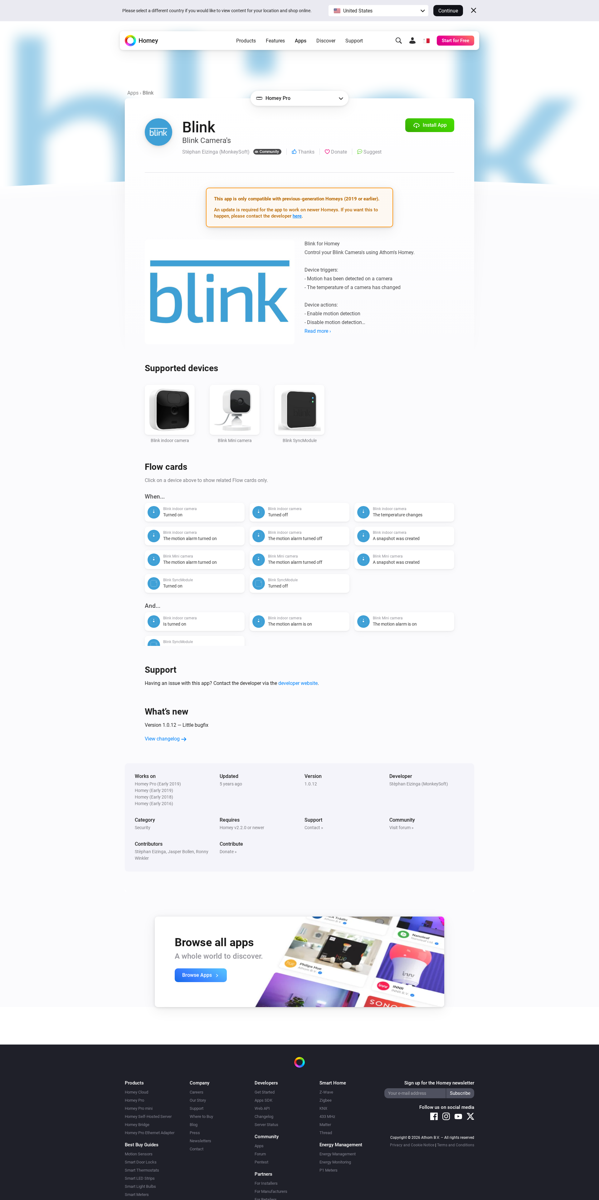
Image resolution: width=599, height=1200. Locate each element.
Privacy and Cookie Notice (412, 1145)
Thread (325, 1132)
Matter (325, 1124)
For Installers (266, 1183)
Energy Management (337, 1154)
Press (195, 1132)
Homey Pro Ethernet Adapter (149, 1132)
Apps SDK (263, 1100)
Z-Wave (326, 1092)
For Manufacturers (271, 1191)
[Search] (398, 40)
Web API (262, 1108)
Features (275, 41)
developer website (298, 683)
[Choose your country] (426, 40)
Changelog (264, 1116)
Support (354, 41)
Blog (193, 1124)
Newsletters (200, 1141)
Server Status (266, 1124)
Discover (325, 41)
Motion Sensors (139, 1154)
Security (142, 827)
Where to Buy (201, 1116)
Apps (300, 41)
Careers (196, 1092)
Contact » (313, 827)
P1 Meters (328, 1170)
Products (246, 41)
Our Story (198, 1100)
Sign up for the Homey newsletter (439, 1083)
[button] (378, 10)
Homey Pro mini (139, 1108)
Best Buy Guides (141, 1145)
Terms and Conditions (455, 1145)
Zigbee (325, 1100)
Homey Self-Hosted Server (148, 1116)
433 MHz (327, 1116)
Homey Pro (134, 1100)
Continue (448, 11)
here (297, 216)
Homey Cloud (136, 1092)
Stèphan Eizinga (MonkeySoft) (418, 783)
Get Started (265, 1092)
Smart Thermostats (142, 1170)
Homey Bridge (137, 1124)
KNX (323, 1108)
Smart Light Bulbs (140, 1186)
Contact (196, 1149)
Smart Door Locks (141, 1162)
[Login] (412, 40)
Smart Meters (137, 1194)
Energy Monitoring (335, 1162)
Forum (260, 1154)
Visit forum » (401, 827)
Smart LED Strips (140, 1178)
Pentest (261, 1162)
